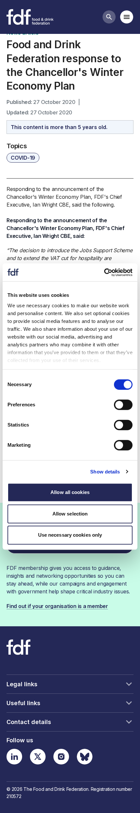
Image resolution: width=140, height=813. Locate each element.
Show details (105, 471)
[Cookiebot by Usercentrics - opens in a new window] (104, 272)
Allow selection (70, 513)
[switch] (123, 404)
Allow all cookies (70, 492)
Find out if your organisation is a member (57, 606)
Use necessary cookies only (70, 535)
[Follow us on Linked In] (14, 756)
